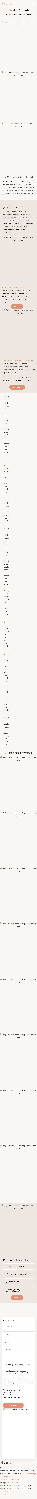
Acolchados (24, 10)
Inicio (10, 10)
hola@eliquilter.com (9, 1483)
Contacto (28, 14)
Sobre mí (16, 10)
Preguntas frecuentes (14, 14)
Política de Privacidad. (10, 1385)
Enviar (13, 1405)
